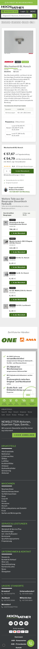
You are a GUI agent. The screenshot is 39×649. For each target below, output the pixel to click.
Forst (4, 511)
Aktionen (5, 473)
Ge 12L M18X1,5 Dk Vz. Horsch (20, 290)
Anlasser (5, 466)
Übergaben (6, 572)
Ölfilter (4, 459)
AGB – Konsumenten (18, 640)
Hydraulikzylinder (8, 468)
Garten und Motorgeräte (11, 513)
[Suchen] (34, 16)
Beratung (26, 191)
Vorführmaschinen (9, 494)
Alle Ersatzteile (8, 452)
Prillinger (21, 415)
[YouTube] (21, 623)
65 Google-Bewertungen (24, 166)
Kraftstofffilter (7, 464)
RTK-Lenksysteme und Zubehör (14, 508)
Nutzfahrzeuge (7, 532)
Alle (27, 415)
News (4, 569)
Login (23, 11)
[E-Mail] (11, 623)
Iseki (3, 415)
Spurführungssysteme (10, 539)
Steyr (10, 412)
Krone (30, 412)
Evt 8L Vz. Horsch (22, 258)
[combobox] (18, 16)
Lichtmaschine (7, 456)
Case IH (4, 412)
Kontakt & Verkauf (9, 560)
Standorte (6, 557)
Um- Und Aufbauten (9, 534)
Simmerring (6, 471)
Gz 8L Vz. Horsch (22, 273)
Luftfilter (5, 461)
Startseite (6, 22)
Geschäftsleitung (8, 564)
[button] (3, 645)
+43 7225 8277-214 (16, 191)
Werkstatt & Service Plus (11, 529)
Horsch (25, 22)
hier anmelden (24, 435)
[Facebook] (16, 623)
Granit (8, 415)
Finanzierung (7, 541)
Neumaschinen (8, 489)
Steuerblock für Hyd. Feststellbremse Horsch (18, 223)
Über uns (5, 562)
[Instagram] (26, 623)
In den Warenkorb (22, 171)
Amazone (23, 412)
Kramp (14, 415)
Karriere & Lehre (8, 567)
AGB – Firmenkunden (18, 644)
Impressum (19, 637)
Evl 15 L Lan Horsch (23, 305)
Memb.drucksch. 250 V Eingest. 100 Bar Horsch (21, 242)
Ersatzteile (16, 22)
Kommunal (6, 536)
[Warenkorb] (27, 11)
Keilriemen (6, 454)
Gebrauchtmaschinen (10, 492)
